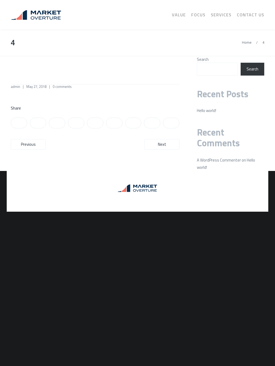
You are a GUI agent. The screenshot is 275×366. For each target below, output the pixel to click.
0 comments (62, 86)
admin (15, 86)
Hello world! (206, 110)
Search (203, 59)
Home (246, 42)
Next (162, 144)
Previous (28, 144)
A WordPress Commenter (219, 160)
